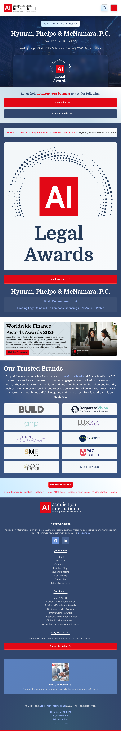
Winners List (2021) (63, 132)
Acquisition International (52, 705)
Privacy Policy (60, 719)
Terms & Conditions (60, 711)
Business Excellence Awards (60, 605)
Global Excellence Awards (60, 620)
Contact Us (60, 564)
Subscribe (60, 579)
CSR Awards (60, 597)
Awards (23, 132)
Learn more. (84, 532)
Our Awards (60, 575)
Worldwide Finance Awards (60, 601)
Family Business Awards (60, 612)
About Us (60, 560)
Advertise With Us (60, 583)
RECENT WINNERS (60, 484)
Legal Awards (40, 132)
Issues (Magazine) (60, 571)
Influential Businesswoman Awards (60, 624)
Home (10, 132)
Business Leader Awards (60, 609)
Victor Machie (86, 491)
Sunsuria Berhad (105, 491)
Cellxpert (26, 491)
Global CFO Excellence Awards (60, 616)
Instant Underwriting (66, 491)
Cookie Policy (60, 715)
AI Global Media (74, 376)
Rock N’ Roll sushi (42, 491)
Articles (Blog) (60, 568)
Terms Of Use (60, 723)
